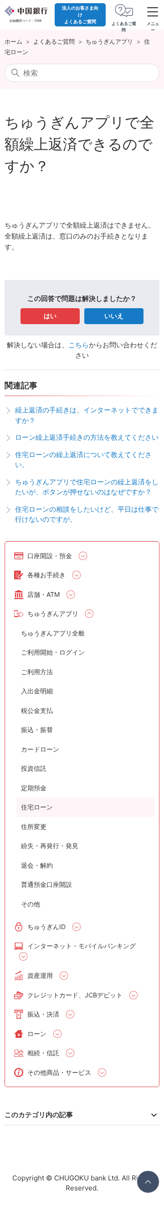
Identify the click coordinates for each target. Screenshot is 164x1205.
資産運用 (40, 975)
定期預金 (33, 788)
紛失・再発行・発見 (49, 845)
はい (50, 316)
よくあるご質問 (54, 41)
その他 (30, 904)
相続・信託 (43, 1053)
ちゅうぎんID (46, 926)
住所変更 (33, 826)
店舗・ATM (43, 594)
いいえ (113, 316)
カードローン (40, 749)
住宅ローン (37, 807)
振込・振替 (37, 729)
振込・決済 (43, 1014)
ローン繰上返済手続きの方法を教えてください (87, 437)
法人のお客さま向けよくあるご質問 (80, 14)
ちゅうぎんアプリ (109, 41)
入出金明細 (37, 691)
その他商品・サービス (59, 1072)
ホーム (13, 41)
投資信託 (33, 768)
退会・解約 (37, 865)
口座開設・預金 (49, 555)
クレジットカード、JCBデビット (75, 995)
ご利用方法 (37, 672)
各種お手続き (46, 575)
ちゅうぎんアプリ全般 (53, 633)
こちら (78, 345)
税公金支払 (37, 710)
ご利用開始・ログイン (53, 652)
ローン (36, 1033)
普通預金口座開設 (46, 884)
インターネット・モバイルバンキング (81, 946)
